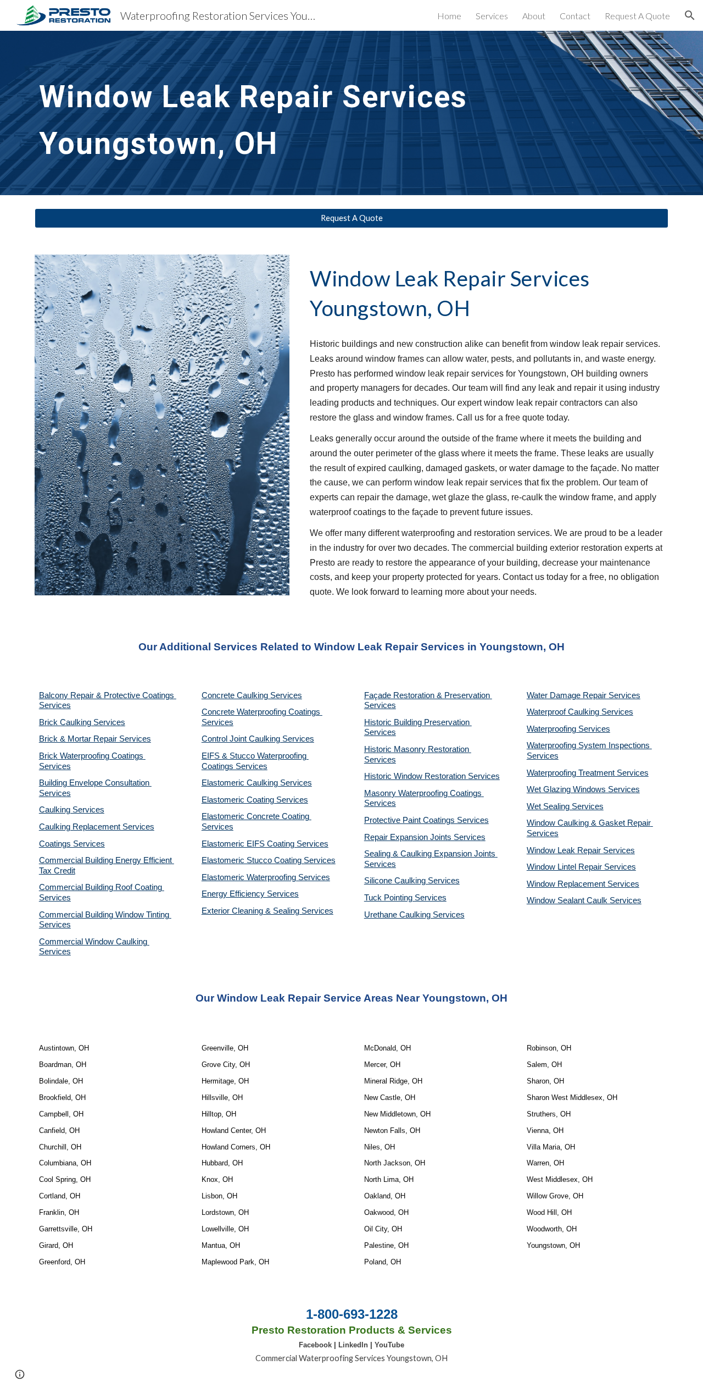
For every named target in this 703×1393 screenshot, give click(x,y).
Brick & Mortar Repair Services (95, 738)
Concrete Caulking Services (252, 695)
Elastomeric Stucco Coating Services (269, 860)
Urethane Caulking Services (414, 914)
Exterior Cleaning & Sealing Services (267, 910)
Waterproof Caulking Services (580, 711)
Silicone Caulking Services (412, 880)
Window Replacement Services (583, 884)
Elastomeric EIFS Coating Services (265, 843)
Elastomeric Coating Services (255, 799)
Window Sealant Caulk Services (584, 900)
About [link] (533, 15)
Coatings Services (72, 843)
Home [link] (449, 15)
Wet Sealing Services (565, 806)
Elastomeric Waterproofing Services (266, 877)
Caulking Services (71, 809)
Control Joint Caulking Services (258, 738)
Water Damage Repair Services (583, 695)
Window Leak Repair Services (581, 850)
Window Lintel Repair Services (581, 867)
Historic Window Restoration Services (432, 776)
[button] (690, 15)
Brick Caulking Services (82, 722)
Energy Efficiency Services (250, 893)
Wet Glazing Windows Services (583, 789)
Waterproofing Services (568, 729)
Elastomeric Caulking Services (257, 782)
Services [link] (492, 15)
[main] (325, 113)
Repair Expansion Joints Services (425, 837)
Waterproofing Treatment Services (588, 773)
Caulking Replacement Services (96, 826)
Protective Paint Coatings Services (426, 820)
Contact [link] (575, 15)
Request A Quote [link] (637, 15)
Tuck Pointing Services (405, 897)
